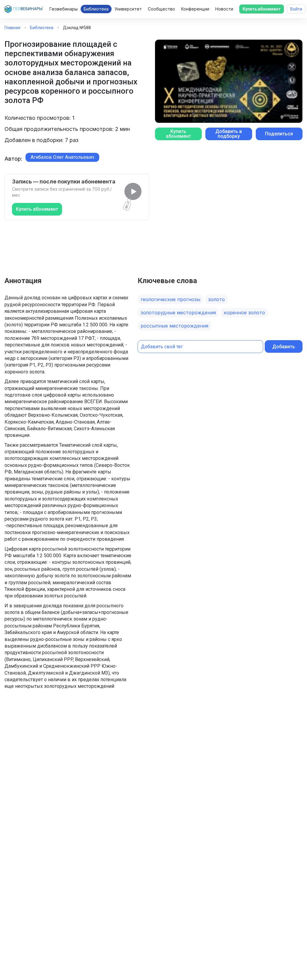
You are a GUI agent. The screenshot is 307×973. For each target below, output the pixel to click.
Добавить (283, 346)
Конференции (195, 8)
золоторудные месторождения (178, 313)
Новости (224, 8)
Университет (128, 8)
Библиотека (96, 8)
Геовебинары (63, 8)
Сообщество (161, 8)
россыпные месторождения (174, 326)
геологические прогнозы (170, 299)
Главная (12, 28)
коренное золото (244, 313)
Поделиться (279, 134)
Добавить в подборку (228, 133)
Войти (296, 9)
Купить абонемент (262, 9)
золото (216, 299)
